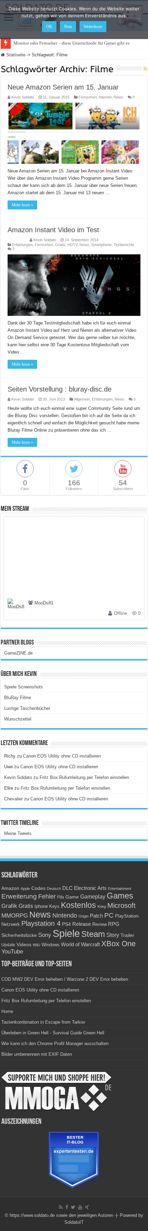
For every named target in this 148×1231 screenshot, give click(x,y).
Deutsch (54, 888)
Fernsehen (87, 97)
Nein (68, 26)
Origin (83, 916)
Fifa (60, 897)
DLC (67, 888)
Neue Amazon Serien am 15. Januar (63, 87)
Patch (96, 916)
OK (49, 26)
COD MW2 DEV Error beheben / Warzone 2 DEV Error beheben (64, 979)
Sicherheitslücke (19, 935)
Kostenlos (78, 905)
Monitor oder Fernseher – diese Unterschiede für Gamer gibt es (71, 43)
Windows (51, 944)
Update (8, 944)
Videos (24, 944)
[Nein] (139, 19)
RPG (113, 924)
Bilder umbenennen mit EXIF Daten (36, 1054)
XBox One (118, 943)
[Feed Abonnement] (145, 69)
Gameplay (92, 897)
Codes (38, 888)
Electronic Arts (90, 888)
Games (120, 895)
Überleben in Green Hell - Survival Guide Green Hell (52, 1032)
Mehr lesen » (22, 205)
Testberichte (124, 245)
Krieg (101, 906)
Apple (25, 888)
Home (7, 1011)
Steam (93, 934)
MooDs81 (43, 602)
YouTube (12, 951)
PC (109, 915)
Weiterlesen (93, 26)
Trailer (127, 935)
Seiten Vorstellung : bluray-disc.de (60, 389)
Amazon (10, 888)
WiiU (36, 945)
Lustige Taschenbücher (27, 708)
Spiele (66, 933)
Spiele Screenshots (23, 686)
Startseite (15, 54)
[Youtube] (80, 1207)
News (118, 97)
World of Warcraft (80, 944)
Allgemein (82, 399)
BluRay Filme (17, 697)
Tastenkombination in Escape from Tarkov (43, 1022)
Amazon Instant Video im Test (53, 230)
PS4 (66, 924)
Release (81, 924)
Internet (105, 97)
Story (112, 935)
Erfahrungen (22, 245)
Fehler (47, 896)
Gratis (60, 245)
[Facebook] (67, 1207)
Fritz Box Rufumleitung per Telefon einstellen (84, 777)
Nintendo (64, 915)
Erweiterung (19, 896)
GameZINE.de (18, 653)
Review (99, 924)
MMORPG (14, 915)
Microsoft (121, 905)
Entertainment (119, 888)
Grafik (9, 906)
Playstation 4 (41, 923)
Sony (44, 935)
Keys (54, 906)
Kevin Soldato (22, 97)
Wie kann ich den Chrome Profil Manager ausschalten (54, 1043)
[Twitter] (73, 1207)
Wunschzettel (17, 719)
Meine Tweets (18, 833)
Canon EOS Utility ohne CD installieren (62, 756)
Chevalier (13, 798)
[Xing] (86, 1207)
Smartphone (101, 245)
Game (72, 897)
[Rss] (60, 1207)
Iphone (41, 906)
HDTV (72, 245)
